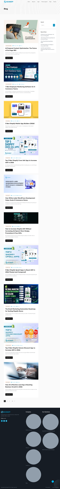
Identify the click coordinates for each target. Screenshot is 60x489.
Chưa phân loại (8, 226)
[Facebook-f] (2, 421)
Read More (8, 96)
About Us (33, 1)
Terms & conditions (55, 487)
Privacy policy (47, 487)
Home (29, 1)
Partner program (44, 1)
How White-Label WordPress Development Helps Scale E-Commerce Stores (47, 49)
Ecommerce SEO (8, 45)
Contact (54, 1)
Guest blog (7, 195)
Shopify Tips (8, 267)
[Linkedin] (4, 421)
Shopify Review (8, 345)
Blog (50, 1)
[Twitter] (6, 421)
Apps (38, 1)
